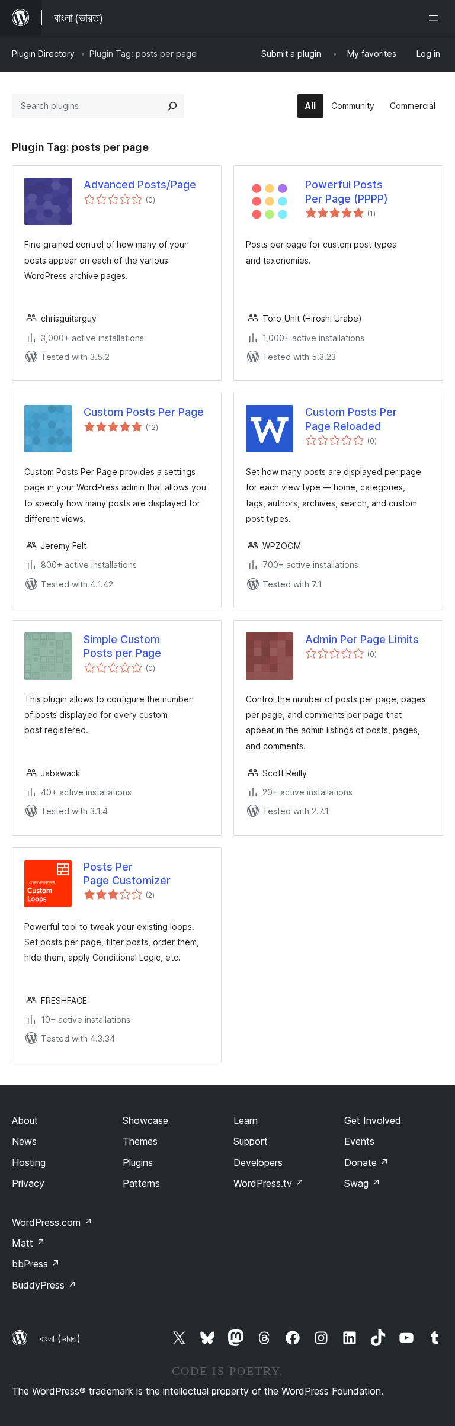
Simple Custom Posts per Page (122, 646)
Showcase (145, 1120)
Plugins (138, 1162)
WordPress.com (52, 1222)
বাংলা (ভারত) (60, 1338)
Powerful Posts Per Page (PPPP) (346, 191)
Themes (140, 1141)
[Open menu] (436, 18)
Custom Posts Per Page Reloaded (351, 419)
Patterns (141, 1183)
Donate (366, 1162)
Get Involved (372, 1120)
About (25, 1120)
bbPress (36, 1264)
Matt (28, 1243)
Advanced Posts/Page (140, 184)
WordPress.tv (268, 1183)
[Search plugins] (172, 106)
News (24, 1141)
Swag (362, 1183)
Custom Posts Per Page (144, 412)
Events (359, 1141)
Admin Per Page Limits (362, 639)
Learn (245, 1120)
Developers (258, 1162)
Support (250, 1141)
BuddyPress (44, 1285)
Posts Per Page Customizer (127, 873)
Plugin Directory (43, 54)
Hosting (29, 1162)
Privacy (28, 1183)
